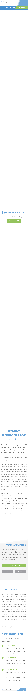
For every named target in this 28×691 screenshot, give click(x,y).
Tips (7, 571)
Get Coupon (14, 220)
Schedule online (14, 565)
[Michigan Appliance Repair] (9, 3)
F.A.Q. (20, 571)
